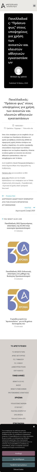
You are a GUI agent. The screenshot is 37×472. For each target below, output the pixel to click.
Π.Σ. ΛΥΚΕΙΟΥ (18, 363)
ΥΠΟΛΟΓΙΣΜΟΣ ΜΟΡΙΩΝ (18, 403)
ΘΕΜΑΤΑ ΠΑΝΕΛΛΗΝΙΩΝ (18, 389)
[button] (34, 427)
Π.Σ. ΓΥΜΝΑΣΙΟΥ (18, 359)
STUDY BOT (18, 407)
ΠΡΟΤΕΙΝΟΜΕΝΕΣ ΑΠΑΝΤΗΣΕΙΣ (18, 393)
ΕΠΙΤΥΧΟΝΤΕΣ (18, 371)
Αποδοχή (18, 453)
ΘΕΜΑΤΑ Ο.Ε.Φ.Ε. (18, 381)
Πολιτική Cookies (18, 469)
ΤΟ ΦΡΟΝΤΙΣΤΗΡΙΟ (18, 352)
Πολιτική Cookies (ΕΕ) (19, 418)
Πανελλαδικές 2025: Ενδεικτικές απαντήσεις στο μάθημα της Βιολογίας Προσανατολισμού (18, 273)
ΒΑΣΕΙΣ (18, 385)
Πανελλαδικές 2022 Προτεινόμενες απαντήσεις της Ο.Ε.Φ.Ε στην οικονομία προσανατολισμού (18, 225)
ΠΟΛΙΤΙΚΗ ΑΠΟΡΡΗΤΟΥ (18, 411)
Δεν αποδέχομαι (18, 459)
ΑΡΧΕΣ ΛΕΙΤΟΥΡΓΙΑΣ (18, 356)
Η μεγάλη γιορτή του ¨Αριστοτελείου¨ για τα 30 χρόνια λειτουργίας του (18, 321)
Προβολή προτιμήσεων (18, 465)
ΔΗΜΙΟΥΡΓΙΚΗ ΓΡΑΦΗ (19, 367)
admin (24, 76)
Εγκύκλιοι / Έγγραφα (14, 128)
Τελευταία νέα (28, 128)
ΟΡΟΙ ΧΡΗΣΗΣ (18, 415)
